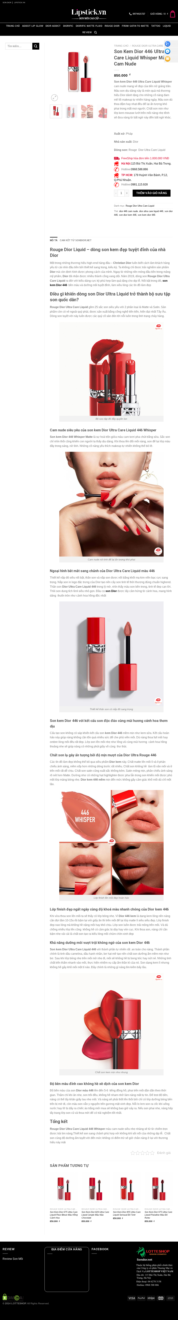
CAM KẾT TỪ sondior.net (75, 240)
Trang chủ (13, 26)
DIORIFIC (68, 26)
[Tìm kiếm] (95, 32)
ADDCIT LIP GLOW (32, 26)
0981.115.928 (139, 184)
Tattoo (155, 26)
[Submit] (35, 46)
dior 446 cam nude (128, 211)
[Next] (103, 72)
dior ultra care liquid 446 (151, 211)
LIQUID (167, 26)
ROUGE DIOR (112, 26)
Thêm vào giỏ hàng (151, 193)
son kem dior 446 (146, 215)
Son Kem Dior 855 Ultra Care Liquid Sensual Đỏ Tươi (127, 1213)
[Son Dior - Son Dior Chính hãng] (89, 13)
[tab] (53, 240)
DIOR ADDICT (53, 26)
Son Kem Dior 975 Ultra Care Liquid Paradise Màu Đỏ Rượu (158, 1215)
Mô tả (53, 240)
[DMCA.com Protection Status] (13, 1297)
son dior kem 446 (127, 215)
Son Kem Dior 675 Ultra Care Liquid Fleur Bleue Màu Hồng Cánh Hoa (64, 1215)
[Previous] (55, 72)
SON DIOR (7, 2)
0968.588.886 (139, 169)
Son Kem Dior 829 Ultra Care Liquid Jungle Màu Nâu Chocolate (95, 1215)
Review (87, 32)
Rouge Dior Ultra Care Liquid (152, 46)
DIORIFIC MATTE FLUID (89, 26)
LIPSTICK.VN (19, 2)
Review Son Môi (13, 1258)
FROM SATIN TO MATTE (135, 26)
